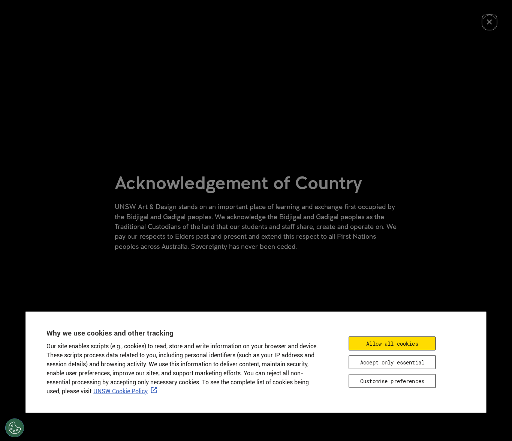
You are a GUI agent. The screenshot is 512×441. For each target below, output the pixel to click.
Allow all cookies (392, 343)
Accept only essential (392, 362)
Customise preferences (392, 380)
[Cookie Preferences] (14, 427)
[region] (255, 362)
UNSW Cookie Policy (120, 390)
